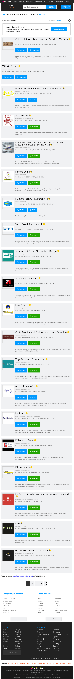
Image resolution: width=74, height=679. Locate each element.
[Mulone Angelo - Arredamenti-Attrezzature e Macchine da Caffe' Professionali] (8, 147)
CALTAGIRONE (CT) (45, 529)
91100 (29, 391)
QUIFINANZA (66, 670)
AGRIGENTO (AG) (43, 204)
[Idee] (8, 528)
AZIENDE (62, 663)
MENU (67, 1)
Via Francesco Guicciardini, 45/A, (26, 150)
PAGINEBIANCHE (59, 1)
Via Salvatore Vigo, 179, (22, 364)
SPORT (16, 663)
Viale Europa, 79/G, (21, 121)
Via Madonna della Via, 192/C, (25, 529)
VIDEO (28, 663)
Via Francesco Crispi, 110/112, (25, 556)
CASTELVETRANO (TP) (42, 418)
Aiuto (57, 674)
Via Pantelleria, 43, (21, 391)
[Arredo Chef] (8, 120)
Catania (40, 603)
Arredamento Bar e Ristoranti (9, 69)
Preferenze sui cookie (49, 674)
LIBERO (15, 1)
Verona (57, 615)
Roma (40, 613)
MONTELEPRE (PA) (41, 445)
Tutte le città (53, 619)
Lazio (39, 637)
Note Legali (25, 674)
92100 (35, 204)
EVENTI (69, 663)
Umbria (56, 648)
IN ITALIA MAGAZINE (46, 658)
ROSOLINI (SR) (46, 44)
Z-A (66, 20)
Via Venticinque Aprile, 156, (24, 204)
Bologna (58, 599)
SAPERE (34, 663)
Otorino (5, 615)
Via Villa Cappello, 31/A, (23, 418)
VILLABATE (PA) (37, 121)
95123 (35, 94)
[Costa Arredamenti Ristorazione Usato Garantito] (8, 337)
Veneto (56, 650)
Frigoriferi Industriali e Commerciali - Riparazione (27, 416)
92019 (28, 310)
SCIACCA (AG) (35, 310)
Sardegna (57, 643)
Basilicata (56, 630)
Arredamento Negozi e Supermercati (24, 254)
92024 (38, 150)
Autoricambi (7, 603)
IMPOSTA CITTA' (57, 658)
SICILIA (54, 44)
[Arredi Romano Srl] (8, 391)
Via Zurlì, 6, (19, 502)
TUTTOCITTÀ (50, 670)
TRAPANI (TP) (36, 391)
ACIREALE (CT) (43, 229)
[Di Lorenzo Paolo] (8, 445)
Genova (40, 606)
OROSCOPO (41, 663)
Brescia (40, 601)
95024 (36, 229)
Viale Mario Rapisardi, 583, (24, 94)
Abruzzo (40, 630)
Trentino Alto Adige (44, 648)
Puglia (39, 643)
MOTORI (22, 663)
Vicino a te (13, 20)
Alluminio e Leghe (19, 308)
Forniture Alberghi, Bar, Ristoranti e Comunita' (26, 499)
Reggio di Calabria (61, 610)
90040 (33, 445)
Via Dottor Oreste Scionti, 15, (24, 229)
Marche (56, 639)
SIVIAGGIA (59, 670)
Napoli (40, 608)
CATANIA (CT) (41, 94)
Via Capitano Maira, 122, (23, 256)
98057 (33, 472)
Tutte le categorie (19, 619)
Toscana (56, 646)
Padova (57, 608)
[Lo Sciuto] (8, 418)
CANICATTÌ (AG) (46, 150)
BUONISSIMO (34, 672)
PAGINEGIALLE (30, 1)
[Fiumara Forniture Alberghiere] (8, 203)
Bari (39, 599)
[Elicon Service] (8, 472)
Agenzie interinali (9, 599)
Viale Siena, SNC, (20, 310)
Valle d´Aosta (42, 650)
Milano (57, 606)
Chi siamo (18, 674)
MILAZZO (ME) (39, 472)
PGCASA (51, 1)
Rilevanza (58, 20)
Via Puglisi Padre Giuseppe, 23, (25, 337)
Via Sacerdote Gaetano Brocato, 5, (26, 44)
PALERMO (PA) (34, 71)
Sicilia (39, 646)
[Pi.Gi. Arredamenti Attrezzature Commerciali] (8, 93)
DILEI (55, 670)
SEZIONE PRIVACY (36, 660)
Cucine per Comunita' (20, 526)
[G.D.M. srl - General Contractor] (8, 555)
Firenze (57, 603)
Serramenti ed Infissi (20, 42)
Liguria (55, 637)
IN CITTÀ (49, 663)
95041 (37, 529)
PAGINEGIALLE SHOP (41, 1)
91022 (32, 418)
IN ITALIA (55, 663)
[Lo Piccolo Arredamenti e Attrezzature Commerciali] (8, 499)
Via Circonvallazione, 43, (23, 445)
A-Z (63, 20)
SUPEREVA (40, 672)
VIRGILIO (21, 1)
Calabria (40, 632)
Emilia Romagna (43, 634)
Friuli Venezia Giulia (60, 634)
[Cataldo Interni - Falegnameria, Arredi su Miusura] (8, 44)
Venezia (40, 615)
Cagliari (57, 601)
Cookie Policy (38, 674)
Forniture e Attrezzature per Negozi (24, 118)
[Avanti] (45, 583)
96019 (39, 44)
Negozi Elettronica (9, 610)
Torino (57, 613)
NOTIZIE (10, 663)
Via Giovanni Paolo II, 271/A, (24, 283)
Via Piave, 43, (19, 177)
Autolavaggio (7, 601)
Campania (57, 632)
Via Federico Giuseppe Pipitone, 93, (13, 71)
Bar (4, 608)
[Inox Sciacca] (8, 310)
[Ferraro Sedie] (8, 176)
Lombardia (41, 639)
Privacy (31, 674)
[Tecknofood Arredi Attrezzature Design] (8, 256)
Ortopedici (6, 613)
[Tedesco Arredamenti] (8, 283)
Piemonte (57, 641)
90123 (37, 337)
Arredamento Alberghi (20, 174)
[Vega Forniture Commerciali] (8, 364)
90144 (27, 71)
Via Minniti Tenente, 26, (23, 472)
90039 (30, 121)
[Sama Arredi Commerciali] (8, 229)
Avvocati (6, 606)
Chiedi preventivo (59, 29)
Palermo (41, 610)
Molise (39, 641)
